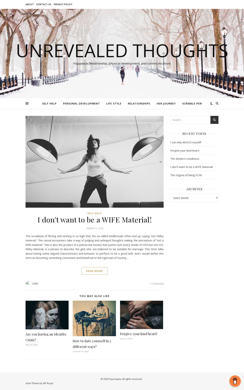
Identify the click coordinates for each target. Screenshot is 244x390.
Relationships (139, 103)
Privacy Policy (63, 4)
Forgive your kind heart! (138, 334)
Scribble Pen (192, 103)
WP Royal (48, 383)
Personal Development (81, 103)
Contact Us (43, 4)
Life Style (113, 103)
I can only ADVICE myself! (185, 142)
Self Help (49, 103)
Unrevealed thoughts (122, 50)
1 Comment (157, 283)
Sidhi (35, 283)
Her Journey (166, 103)
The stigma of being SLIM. (186, 175)
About (30, 4)
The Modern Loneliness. (185, 158)
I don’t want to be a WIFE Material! (95, 219)
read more (94, 271)
